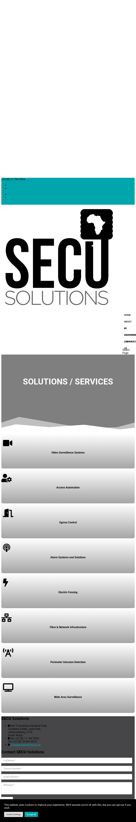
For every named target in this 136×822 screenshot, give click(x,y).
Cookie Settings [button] (13, 814)
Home (127, 315)
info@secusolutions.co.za (25, 744)
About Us (128, 322)
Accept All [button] (31, 814)
